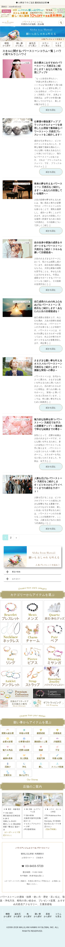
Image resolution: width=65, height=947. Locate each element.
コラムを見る (58, 914)
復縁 (41, 749)
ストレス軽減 (57, 766)
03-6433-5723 (34, 866)
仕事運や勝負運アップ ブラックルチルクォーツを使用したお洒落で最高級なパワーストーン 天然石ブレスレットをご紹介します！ (48, 128)
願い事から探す (38, 914)
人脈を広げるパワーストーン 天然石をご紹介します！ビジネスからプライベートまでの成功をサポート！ (48, 484)
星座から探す (48, 914)
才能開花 (57, 741)
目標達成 (57, 733)
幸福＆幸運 (24, 733)
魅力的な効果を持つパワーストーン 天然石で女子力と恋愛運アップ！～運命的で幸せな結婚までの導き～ (48, 424)
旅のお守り (24, 775)
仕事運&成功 (24, 741)
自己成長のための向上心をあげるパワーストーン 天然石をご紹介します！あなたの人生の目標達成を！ (48, 306)
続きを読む (51, 109)
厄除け (8, 766)
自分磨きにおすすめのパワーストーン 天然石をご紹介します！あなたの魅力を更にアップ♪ (48, 67)
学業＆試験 (57, 758)
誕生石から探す (18, 914)
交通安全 (8, 775)
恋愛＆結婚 (24, 749)
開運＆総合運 (8, 733)
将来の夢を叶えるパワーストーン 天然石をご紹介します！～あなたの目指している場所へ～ (48, 188)
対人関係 (24, 758)
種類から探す (8, 914)
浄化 (24, 766)
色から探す (28, 914)
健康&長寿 (7, 758)
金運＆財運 (8, 741)
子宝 (57, 749)
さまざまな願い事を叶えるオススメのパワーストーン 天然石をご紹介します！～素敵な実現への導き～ (48, 365)
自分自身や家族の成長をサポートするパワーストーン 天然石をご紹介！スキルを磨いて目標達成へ (48, 247)
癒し (41, 766)
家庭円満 (41, 758)
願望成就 (41, 733)
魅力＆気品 (8, 749)
